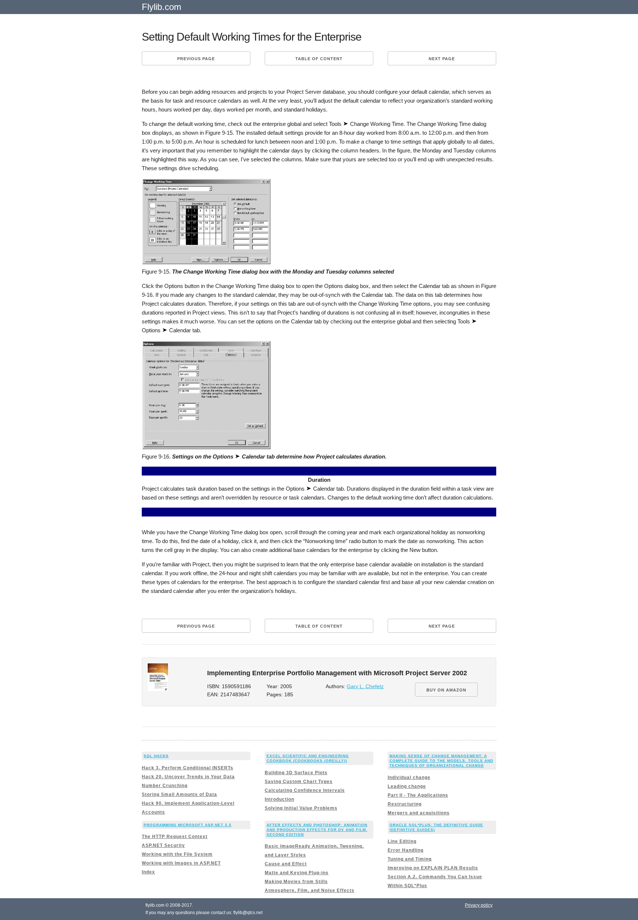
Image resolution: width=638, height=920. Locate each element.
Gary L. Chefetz (365, 686)
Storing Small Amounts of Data (179, 794)
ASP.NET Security (163, 845)
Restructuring (405, 804)
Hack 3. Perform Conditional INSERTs (187, 767)
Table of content (319, 58)
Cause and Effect (286, 863)
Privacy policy (479, 905)
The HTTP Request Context (174, 836)
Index (148, 872)
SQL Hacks (156, 756)
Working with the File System (177, 854)
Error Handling (405, 850)
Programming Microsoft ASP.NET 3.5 (187, 825)
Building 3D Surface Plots (296, 772)
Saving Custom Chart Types (299, 781)
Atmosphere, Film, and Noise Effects (309, 890)
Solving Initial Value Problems (301, 808)
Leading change (407, 786)
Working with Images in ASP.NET (181, 863)
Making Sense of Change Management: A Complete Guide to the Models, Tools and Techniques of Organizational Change (441, 761)
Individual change (409, 777)
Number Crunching (165, 785)
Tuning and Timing (410, 859)
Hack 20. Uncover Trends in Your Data (188, 776)
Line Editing (402, 841)
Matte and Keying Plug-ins (297, 872)
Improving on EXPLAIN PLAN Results (433, 868)
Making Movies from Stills (296, 881)
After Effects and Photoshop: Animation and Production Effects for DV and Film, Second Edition (317, 830)
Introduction (279, 799)
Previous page (196, 58)
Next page (442, 58)
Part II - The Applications (418, 795)
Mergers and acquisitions (419, 813)
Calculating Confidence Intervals (305, 790)
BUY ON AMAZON (446, 690)
